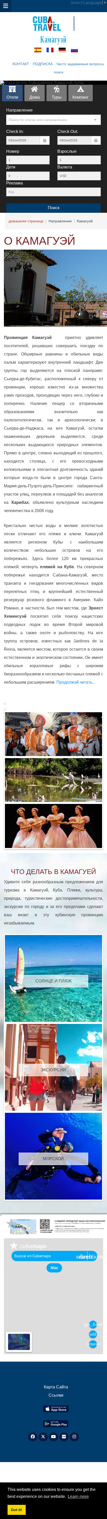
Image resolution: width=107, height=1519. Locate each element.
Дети (10, 167)
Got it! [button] (16, 1510)
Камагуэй (53, 38)
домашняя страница (26, 221)
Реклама (14, 183)
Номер (12, 151)
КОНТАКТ (20, 64)
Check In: (15, 131)
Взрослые (67, 151)
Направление (19, 110)
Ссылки (56, 1395)
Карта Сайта (56, 1387)
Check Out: (67, 131)
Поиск (53, 208)
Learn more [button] (78, 1496)
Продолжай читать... (75, 682)
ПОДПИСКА (43, 64)
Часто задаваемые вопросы (80, 64)
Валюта (64, 167)
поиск (58, 72)
